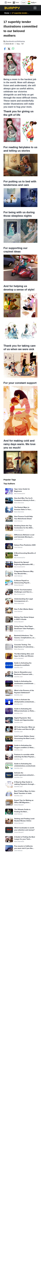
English (23, 2)
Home (6, 13)
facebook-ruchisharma (15, 41)
